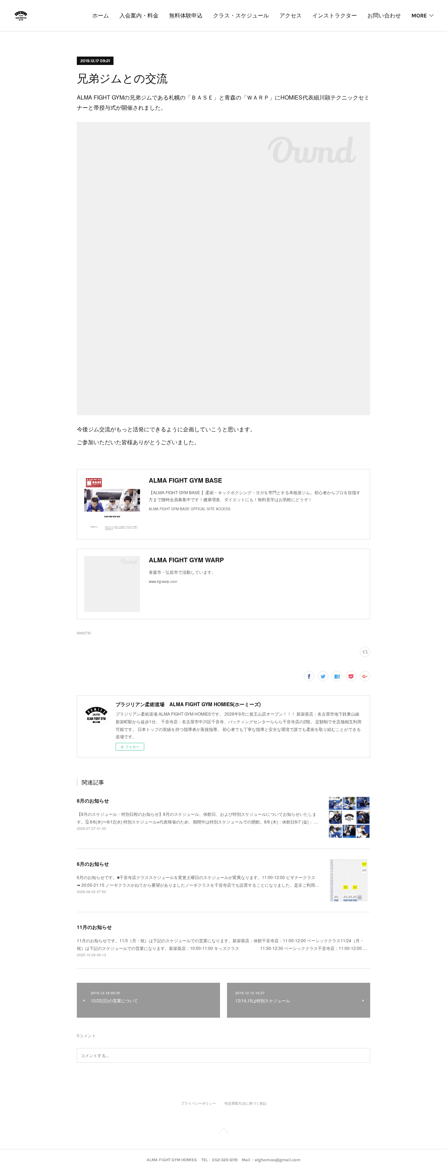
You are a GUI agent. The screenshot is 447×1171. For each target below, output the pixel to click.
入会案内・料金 (139, 15)
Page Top (223, 1132)
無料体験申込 (186, 15)
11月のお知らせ (94, 926)
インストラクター (334, 15)
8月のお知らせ (93, 800)
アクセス (290, 15)
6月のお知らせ (93, 863)
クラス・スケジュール (241, 15)
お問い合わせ (384, 15)
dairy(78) (84, 632)
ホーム (100, 15)
